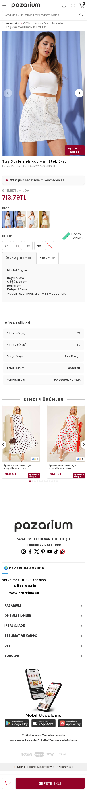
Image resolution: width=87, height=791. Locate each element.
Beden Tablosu (77, 236)
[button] (8, 93)
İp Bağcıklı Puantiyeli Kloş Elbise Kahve (18, 467)
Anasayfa (12, 23)
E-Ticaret (30, 767)
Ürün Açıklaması (19, 258)
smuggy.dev (17, 740)
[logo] (25, 5)
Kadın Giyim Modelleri (49, 23)
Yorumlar (47, 258)
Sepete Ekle (50, 783)
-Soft (18, 767)
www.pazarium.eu (24, 593)
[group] (43, 93)
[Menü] (5, 5)
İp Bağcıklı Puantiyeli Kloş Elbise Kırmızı (63, 467)
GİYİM (27, 23)
